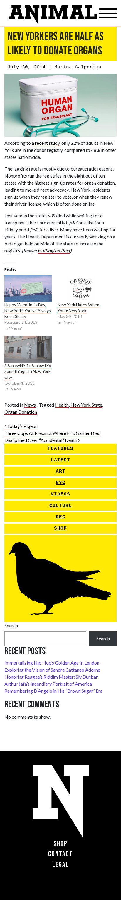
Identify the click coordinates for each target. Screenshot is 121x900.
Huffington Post (54, 250)
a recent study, (46, 143)
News (30, 404)
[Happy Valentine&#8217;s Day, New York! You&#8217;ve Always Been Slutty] (28, 288)
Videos (60, 494)
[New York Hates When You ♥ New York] (81, 288)
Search (11, 625)
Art (60, 471)
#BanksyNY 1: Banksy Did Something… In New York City (27, 371)
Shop (60, 528)
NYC (60, 483)
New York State (86, 404)
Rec (60, 517)
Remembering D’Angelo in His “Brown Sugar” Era (53, 691)
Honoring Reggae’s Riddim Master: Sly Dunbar (51, 676)
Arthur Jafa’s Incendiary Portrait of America (48, 683)
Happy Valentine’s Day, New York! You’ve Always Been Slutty (27, 310)
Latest (60, 460)
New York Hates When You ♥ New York (78, 307)
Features (60, 448)
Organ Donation (20, 411)
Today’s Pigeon (22, 426)
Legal (60, 864)
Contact (60, 854)
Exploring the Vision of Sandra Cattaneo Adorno (52, 669)
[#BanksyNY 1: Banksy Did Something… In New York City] (28, 349)
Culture (60, 505)
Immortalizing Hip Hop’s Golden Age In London (51, 662)
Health (62, 404)
